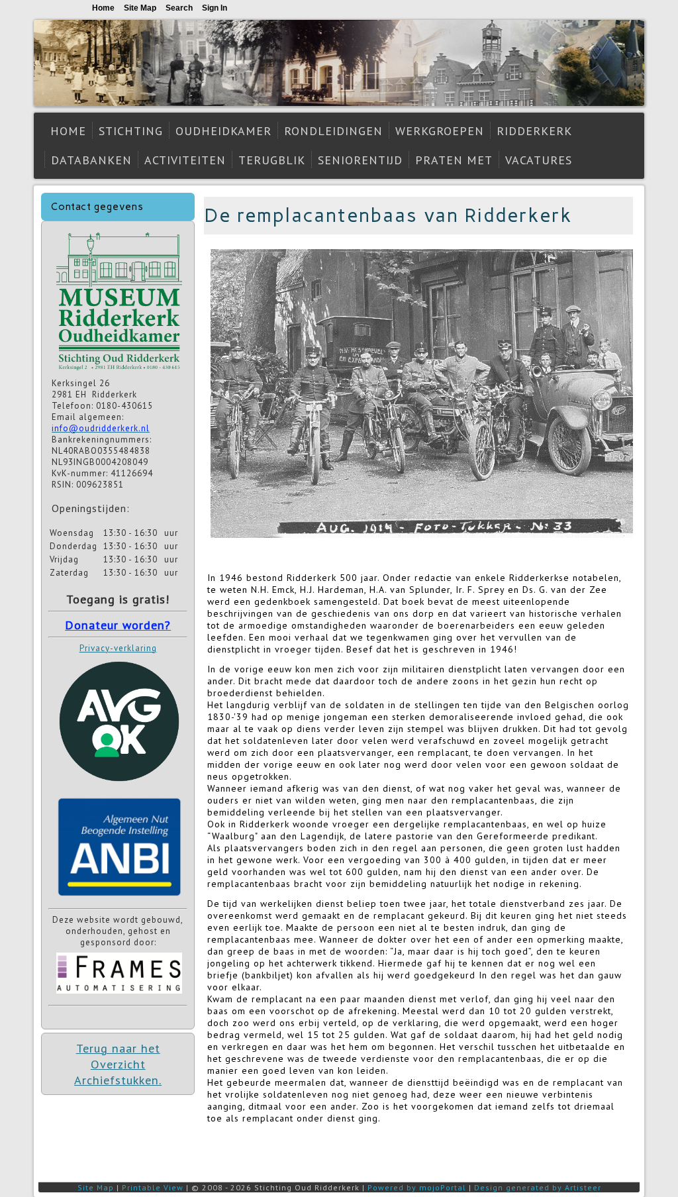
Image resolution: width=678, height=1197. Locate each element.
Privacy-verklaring (118, 648)
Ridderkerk (534, 130)
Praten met (454, 160)
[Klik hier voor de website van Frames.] (119, 995)
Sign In (214, 8)
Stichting (131, 130)
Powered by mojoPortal (416, 1187)
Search (179, 8)
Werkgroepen (439, 130)
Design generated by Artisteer (537, 1187)
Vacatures (538, 160)
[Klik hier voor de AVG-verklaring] (119, 786)
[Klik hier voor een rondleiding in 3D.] (119, 372)
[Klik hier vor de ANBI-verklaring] (119, 898)
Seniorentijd (360, 160)
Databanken (91, 160)
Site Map (95, 1187)
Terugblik (271, 160)
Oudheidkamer (223, 130)
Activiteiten (185, 160)
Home (68, 130)
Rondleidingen (333, 130)
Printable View (152, 1187)
